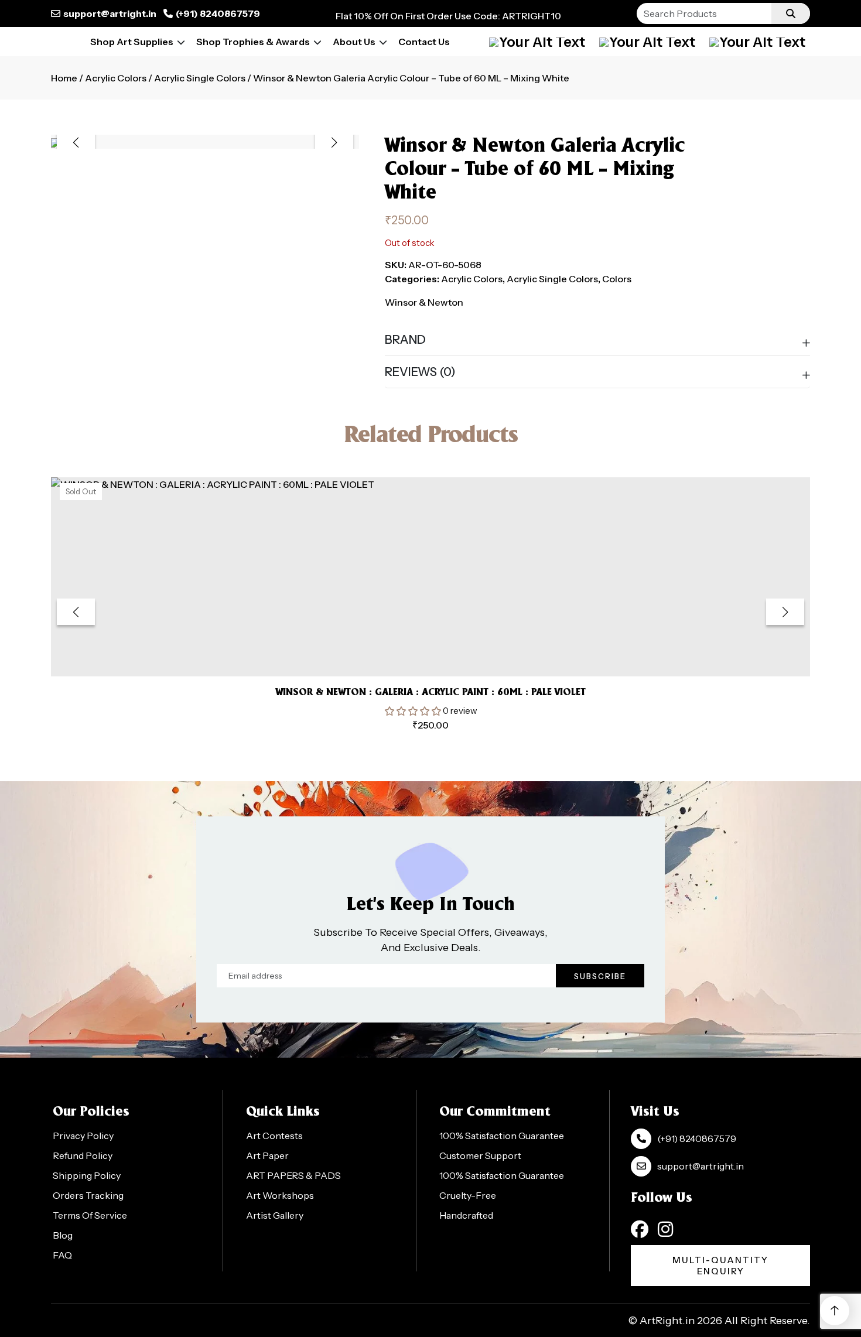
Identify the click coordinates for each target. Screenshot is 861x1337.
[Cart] (647, 42)
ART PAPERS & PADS (293, 1175)
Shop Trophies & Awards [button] (253, 41)
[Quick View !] (445, 650)
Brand (405, 340)
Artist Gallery (274, 1215)
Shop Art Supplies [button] (131, 41)
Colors (616, 279)
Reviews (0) (420, 372)
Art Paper (267, 1155)
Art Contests (274, 1135)
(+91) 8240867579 (218, 13)
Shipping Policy (87, 1175)
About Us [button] (354, 41)
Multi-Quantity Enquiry (720, 1265)
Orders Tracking (88, 1195)
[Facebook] (639, 1229)
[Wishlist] (757, 42)
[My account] (537, 42)
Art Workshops (280, 1195)
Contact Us (424, 41)
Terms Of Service (90, 1215)
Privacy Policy (83, 1135)
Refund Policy (82, 1155)
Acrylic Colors (115, 78)
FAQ (62, 1255)
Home (64, 78)
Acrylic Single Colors (199, 78)
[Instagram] (665, 1229)
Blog (63, 1235)
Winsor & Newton (424, 302)
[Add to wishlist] (416, 650)
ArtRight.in (667, 1320)
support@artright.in (109, 13)
